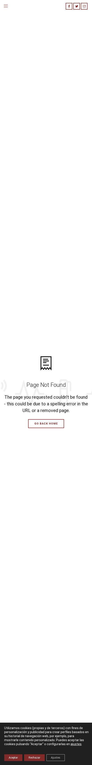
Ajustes (55, 757)
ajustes (76, 744)
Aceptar (13, 757)
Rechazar (34, 757)
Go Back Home (46, 423)
